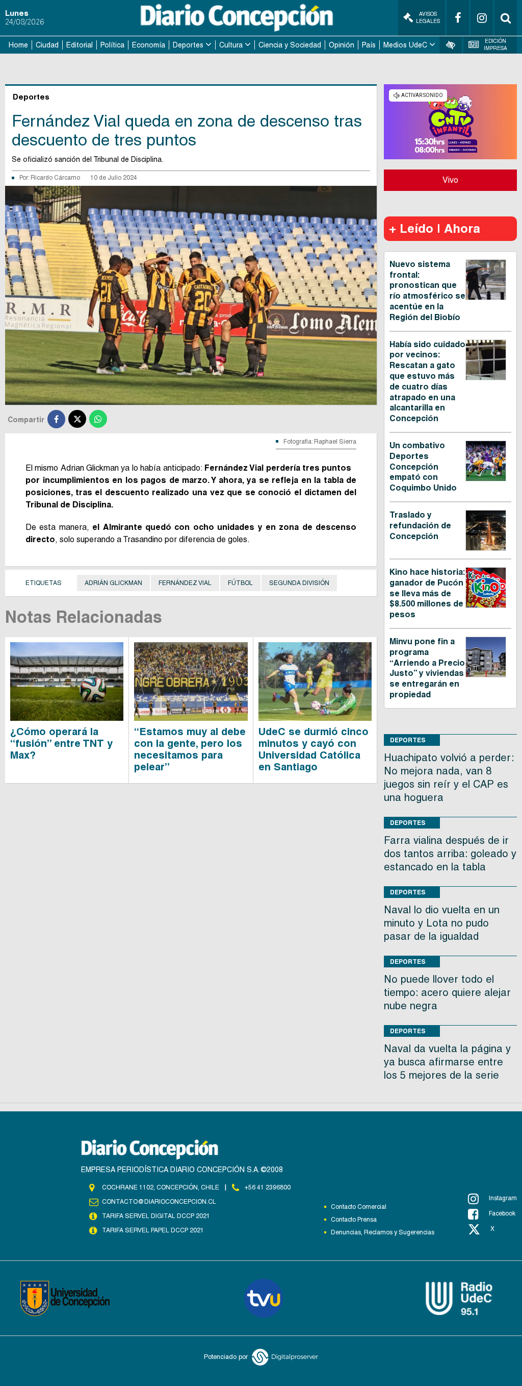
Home (18, 45)
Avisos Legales (428, 17)
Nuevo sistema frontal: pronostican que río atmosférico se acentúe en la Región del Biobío (427, 290)
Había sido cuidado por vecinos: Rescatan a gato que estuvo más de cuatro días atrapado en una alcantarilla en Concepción (427, 381)
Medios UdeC (405, 45)
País (369, 45)
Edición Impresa (495, 44)
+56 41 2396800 (268, 1187)
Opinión (341, 45)
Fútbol (240, 583)
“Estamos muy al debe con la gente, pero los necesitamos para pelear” (190, 749)
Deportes (188, 45)
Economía (148, 45)
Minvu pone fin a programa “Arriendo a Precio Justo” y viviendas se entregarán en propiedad (427, 668)
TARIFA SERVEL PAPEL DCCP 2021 (153, 1230)
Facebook (502, 1213)
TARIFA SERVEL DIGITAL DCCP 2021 (156, 1216)
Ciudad (47, 45)
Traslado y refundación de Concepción (420, 525)
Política (112, 45)
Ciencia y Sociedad (289, 45)
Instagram (503, 1198)
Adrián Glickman (113, 583)
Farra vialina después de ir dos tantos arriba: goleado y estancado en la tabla (450, 853)
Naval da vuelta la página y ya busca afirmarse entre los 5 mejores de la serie (447, 1061)
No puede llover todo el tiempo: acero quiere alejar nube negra (447, 992)
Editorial (79, 45)
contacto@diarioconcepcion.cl (159, 1201)
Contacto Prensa (354, 1219)
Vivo (450, 180)
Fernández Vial (185, 583)
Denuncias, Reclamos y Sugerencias (382, 1232)
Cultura (231, 45)
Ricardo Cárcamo (55, 177)
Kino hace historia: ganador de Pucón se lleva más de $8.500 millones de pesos (427, 593)
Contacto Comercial (358, 1206)
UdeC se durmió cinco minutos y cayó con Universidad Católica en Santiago (313, 749)
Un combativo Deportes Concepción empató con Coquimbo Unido (423, 467)
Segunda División (299, 583)
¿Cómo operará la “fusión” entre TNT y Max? (61, 743)
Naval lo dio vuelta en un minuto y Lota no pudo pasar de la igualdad (442, 923)
